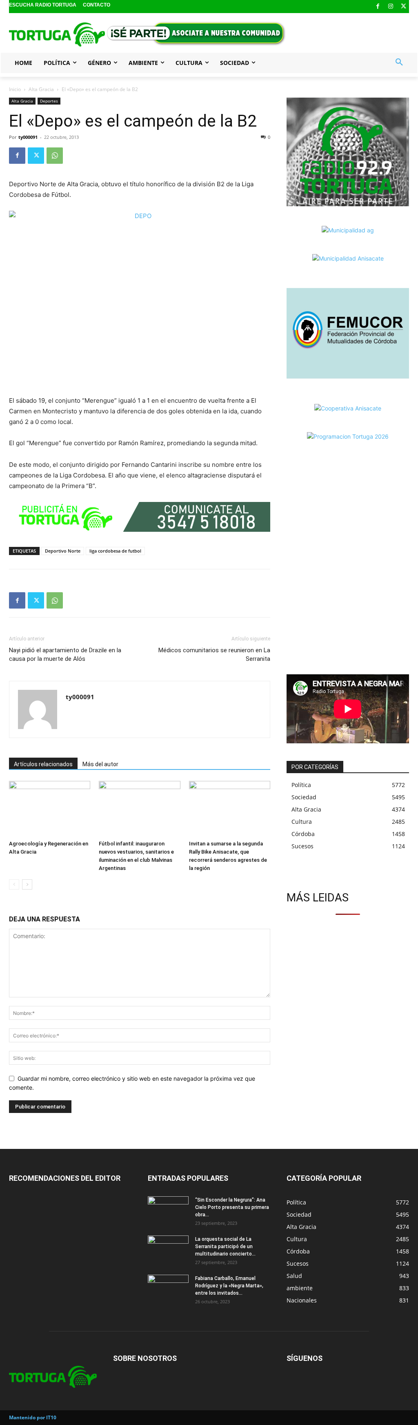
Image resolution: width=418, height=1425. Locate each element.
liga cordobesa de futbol (115, 551)
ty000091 (28, 137)
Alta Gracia (41, 89)
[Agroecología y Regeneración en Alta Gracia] (49, 809)
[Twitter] (403, 6)
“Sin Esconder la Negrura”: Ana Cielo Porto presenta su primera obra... (232, 1207)
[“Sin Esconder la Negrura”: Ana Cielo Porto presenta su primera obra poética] (168, 1210)
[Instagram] (390, 6)
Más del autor (100, 764)
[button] (399, 62)
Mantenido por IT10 (32, 1417)
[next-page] (27, 884)
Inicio (15, 89)
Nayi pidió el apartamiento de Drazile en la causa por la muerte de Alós (65, 654)
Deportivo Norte (62, 551)
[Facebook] (377, 6)
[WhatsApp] (55, 155)
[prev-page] (14, 884)
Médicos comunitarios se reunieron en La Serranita (214, 654)
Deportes (49, 101)
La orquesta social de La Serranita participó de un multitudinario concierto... (225, 1246)
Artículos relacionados (43, 764)
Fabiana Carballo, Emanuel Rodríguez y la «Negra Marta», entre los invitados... (229, 1286)
